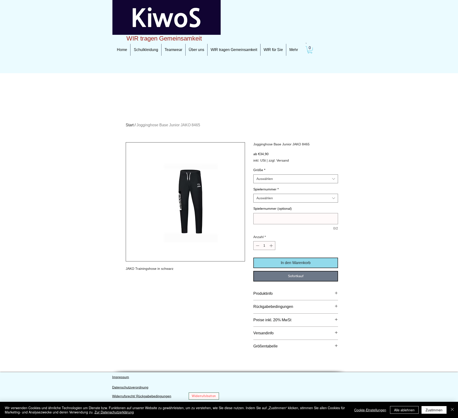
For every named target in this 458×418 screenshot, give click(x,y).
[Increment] (272, 245)
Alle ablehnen (404, 410)
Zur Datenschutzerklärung (114, 412)
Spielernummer (266, 189)
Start (130, 125)
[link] (306, 43)
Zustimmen (434, 410)
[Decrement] (257, 245)
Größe (259, 170)
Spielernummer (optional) (272, 208)
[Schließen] (452, 410)
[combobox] (295, 179)
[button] (310, 49)
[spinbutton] (264, 245)
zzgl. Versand (279, 160)
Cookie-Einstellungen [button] (370, 410)
